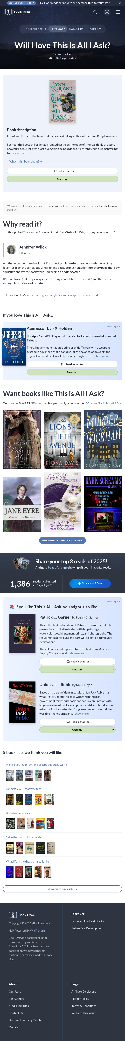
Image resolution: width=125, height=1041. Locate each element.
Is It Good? (58, 29)
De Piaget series (66, 57)
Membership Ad (112, 326)
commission (53, 205)
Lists (94, 29)
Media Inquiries (19, 1006)
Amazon (62, 178)
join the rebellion (103, 205)
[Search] (95, 12)
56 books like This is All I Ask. (104, 403)
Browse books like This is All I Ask (62, 540)
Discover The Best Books (87, 921)
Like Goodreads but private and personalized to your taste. (75, 3)
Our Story (15, 991)
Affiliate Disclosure (83, 991)
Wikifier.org (37, 930)
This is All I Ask (33, 29)
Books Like (76, 29)
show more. (19, 153)
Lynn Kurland (64, 53)
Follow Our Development (87, 928)
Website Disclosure (84, 1013)
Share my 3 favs (92, 583)
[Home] (19, 12)
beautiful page (58, 567)
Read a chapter (64, 170)
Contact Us (16, 1013)
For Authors (16, 998)
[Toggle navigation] (118, 12)
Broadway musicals (18, 813)
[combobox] (95, 12)
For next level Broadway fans (23, 789)
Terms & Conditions (84, 1006)
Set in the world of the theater (24, 837)
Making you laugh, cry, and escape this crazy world (36, 764)
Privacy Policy (80, 998)
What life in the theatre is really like (27, 861)
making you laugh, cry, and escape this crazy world (66, 295)
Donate (14, 1027)
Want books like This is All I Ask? (53, 393)
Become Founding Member (26, 1020)
